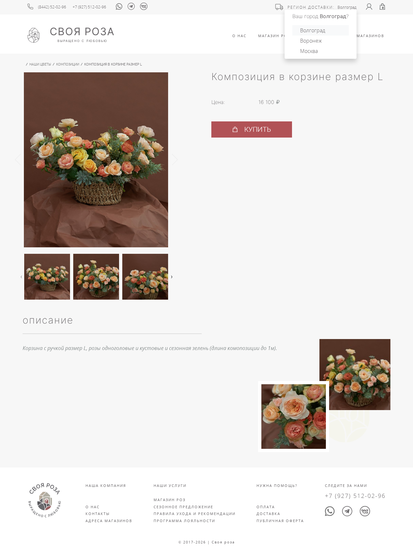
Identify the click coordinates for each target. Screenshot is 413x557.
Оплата (266, 506)
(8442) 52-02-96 (52, 7)
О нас (93, 506)
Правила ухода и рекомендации (195, 513)
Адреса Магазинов (360, 35)
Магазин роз (274, 35)
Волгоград (312, 30)
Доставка (268, 513)
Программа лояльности (184, 520)
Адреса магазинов (109, 520)
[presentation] (18, 159)
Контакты (98, 513)
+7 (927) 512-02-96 (89, 7)
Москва (309, 51)
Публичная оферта (280, 520)
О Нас (239, 35)
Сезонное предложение (183, 506)
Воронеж (311, 40)
